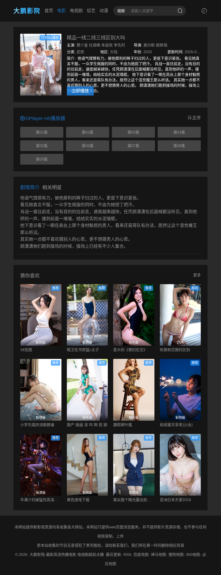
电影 (61, 10)
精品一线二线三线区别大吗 (96, 37)
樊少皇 (82, 45)
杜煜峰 (94, 45)
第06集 (88, 146)
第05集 (42, 146)
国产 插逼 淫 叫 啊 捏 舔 (87, 425)
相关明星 (52, 187)
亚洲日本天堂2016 (175, 500)
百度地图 (141, 554)
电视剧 (76, 10)
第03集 (133, 132)
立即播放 (80, 91)
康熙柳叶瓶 (122, 425)
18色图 (26, 350)
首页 (48, 10)
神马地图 (158, 554)
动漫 (103, 10)
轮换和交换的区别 (175, 350)
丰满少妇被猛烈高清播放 (40, 500)
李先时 (119, 45)
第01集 (42, 132)
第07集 (133, 146)
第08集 (179, 146)
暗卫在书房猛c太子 (83, 350)
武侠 (80, 52)
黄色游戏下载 (78, 500)
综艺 (91, 10)
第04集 (179, 132)
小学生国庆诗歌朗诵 (37, 425)
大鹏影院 (26, 10)
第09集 (42, 159)
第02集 (88, 132)
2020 (147, 52)
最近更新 (113, 554)
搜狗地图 (176, 554)
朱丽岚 (107, 45)
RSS (127, 554)
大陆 (114, 52)
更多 (197, 275)
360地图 (193, 554)
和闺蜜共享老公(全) (176, 425)
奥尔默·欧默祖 (155, 45)
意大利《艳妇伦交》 (130, 350)
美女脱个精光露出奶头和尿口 (133, 500)
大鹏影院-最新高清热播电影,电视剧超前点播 (67, 554)
